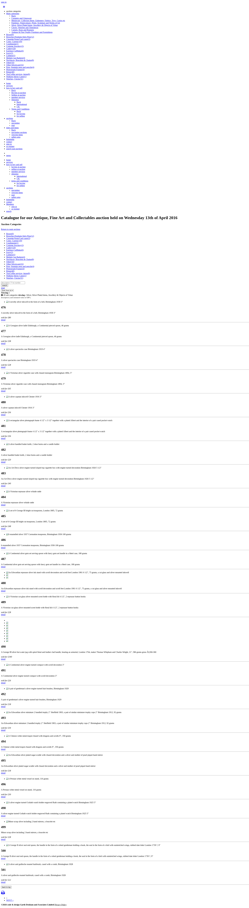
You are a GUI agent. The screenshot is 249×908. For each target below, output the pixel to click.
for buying (21, 114)
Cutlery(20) (11, 48)
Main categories (12, 13)
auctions (9, 118)
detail (3, 320)
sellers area (15, 137)
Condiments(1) (12, 44)
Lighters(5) (10, 55)
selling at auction (18, 169)
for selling (21, 116)
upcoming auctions (19, 132)
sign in (3, 2)
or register (10, 146)
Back (13, 16)
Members (10, 204)
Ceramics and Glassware (21, 18)
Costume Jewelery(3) (15, 46)
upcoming (15, 123)
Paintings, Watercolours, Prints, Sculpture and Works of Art (35, 23)
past (13, 125)
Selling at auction (18, 95)
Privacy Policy (61, 905)
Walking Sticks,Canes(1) (16, 77)
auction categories (13, 11)
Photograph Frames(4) (15, 69)
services (9, 86)
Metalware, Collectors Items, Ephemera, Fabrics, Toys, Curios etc (38, 20)
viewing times (17, 135)
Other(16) (10, 62)
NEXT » (9, 900)
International (22, 104)
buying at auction (18, 167)
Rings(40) (10, 72)
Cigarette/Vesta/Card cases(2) (18, 39)
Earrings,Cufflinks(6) (15, 51)
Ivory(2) (9, 53)
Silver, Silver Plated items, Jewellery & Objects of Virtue (34, 25)
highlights (10, 139)
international (22, 176)
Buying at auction (18, 93)
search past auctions (14, 149)
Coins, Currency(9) (14, 41)
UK (18, 107)
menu (8, 155)
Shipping (15, 100)
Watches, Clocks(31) (14, 79)
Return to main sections (10, 229)
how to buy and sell (14, 88)
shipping (14, 174)
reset (3, 288)
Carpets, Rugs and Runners (22, 30)
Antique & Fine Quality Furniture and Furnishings (32, 32)
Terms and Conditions (20, 109)
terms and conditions (19, 181)
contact (9, 142)
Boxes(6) (10, 34)
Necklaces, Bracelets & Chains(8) (20, 60)
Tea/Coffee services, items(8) (18, 74)
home (8, 83)
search (8, 211)
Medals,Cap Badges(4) (15, 58)
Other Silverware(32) (15, 65)
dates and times (12, 128)
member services (18, 97)
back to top (6, 887)
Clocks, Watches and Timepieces (24, 27)
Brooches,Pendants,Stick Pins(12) (20, 37)
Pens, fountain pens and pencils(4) (20, 67)
